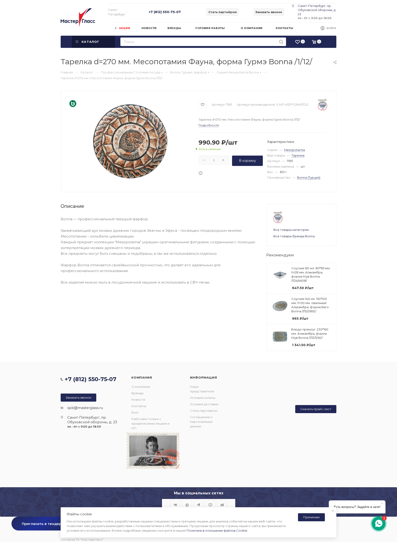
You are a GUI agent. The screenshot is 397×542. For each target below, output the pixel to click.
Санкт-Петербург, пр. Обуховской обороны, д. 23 (317, 10)
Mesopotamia (294, 150)
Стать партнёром (203, 410)
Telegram (199, 505)
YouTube (210, 505)
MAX (187, 505)
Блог (135, 412)
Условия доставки (204, 404)
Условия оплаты (202, 398)
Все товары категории (291, 230)
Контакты (138, 406)
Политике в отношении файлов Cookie (217, 530)
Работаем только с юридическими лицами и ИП (150, 423)
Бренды (137, 393)
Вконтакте (175, 505)
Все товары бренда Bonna (294, 236)
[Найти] (281, 42)
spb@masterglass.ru (85, 408)
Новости (138, 399)
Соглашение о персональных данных (201, 421)
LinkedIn (222, 505)
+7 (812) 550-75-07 (165, 12)
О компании (140, 386)
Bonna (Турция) (308, 177)
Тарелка (298, 155)
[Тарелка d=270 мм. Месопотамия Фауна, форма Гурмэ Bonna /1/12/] (130, 140)
